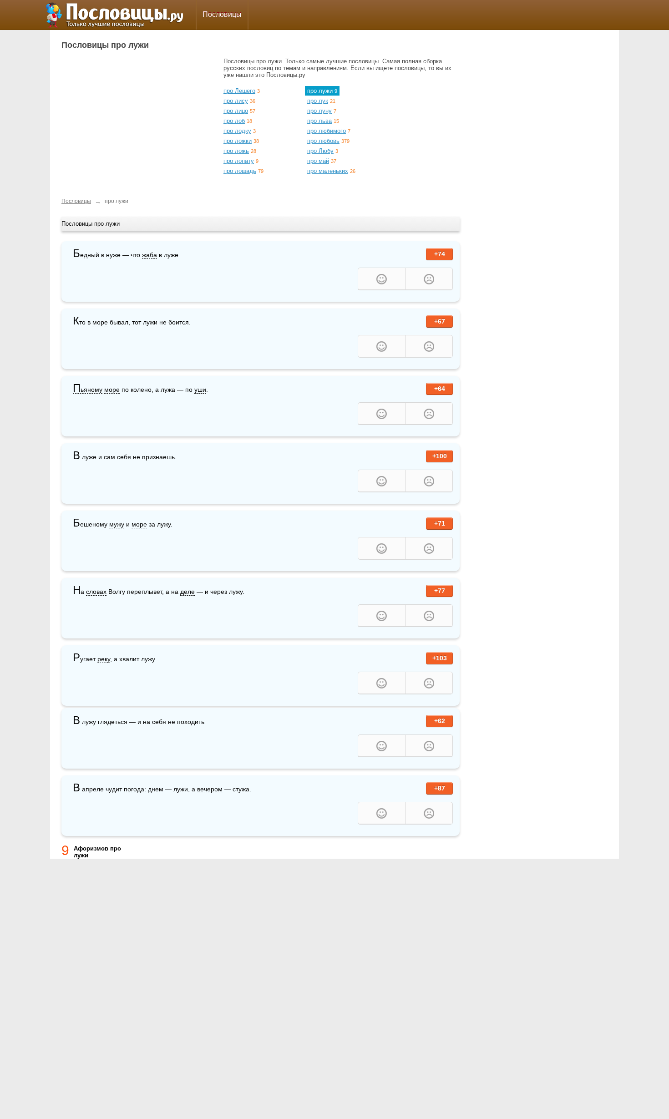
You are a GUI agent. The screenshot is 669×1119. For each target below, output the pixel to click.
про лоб (234, 120)
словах (96, 591)
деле (187, 591)
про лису (235, 100)
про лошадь (239, 170)
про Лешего (239, 90)
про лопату (238, 160)
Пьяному (87, 390)
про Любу (320, 150)
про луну (319, 110)
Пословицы (222, 14)
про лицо (235, 110)
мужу (116, 524)
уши (200, 389)
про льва (319, 120)
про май (318, 160)
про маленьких (327, 170)
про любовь (323, 140)
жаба (149, 254)
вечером (210, 789)
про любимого (326, 130)
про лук (317, 100)
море (100, 322)
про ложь (236, 150)
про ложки (237, 140)
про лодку (237, 130)
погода (134, 789)
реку (103, 659)
